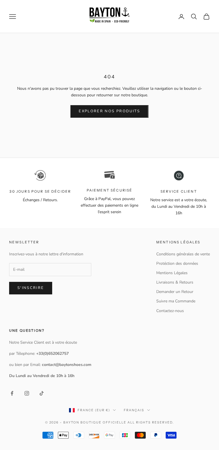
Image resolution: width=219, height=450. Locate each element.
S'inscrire (30, 287)
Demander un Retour (174, 291)
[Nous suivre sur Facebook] (12, 393)
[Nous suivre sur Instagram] (27, 393)
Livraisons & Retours (174, 282)
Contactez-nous (170, 310)
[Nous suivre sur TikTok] (41, 393)
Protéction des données (177, 263)
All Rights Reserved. (150, 422)
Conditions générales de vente (183, 254)
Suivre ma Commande (175, 301)
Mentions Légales (172, 273)
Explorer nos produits (109, 111)
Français (134, 410)
